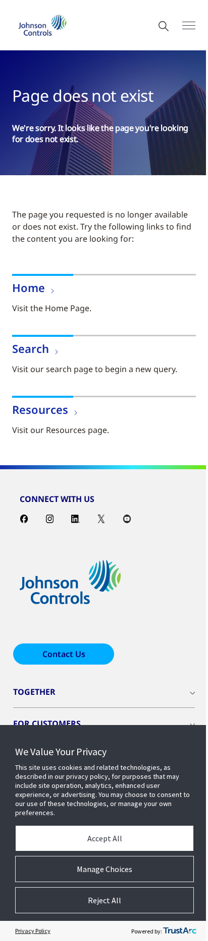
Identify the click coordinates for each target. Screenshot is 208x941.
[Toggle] (189, 25)
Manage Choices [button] (104, 869)
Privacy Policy (32, 930)
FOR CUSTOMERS (47, 723)
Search (30, 348)
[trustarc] (179, 931)
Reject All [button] (104, 900)
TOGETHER (34, 691)
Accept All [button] (104, 838)
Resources (40, 409)
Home (28, 287)
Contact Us (63, 654)
